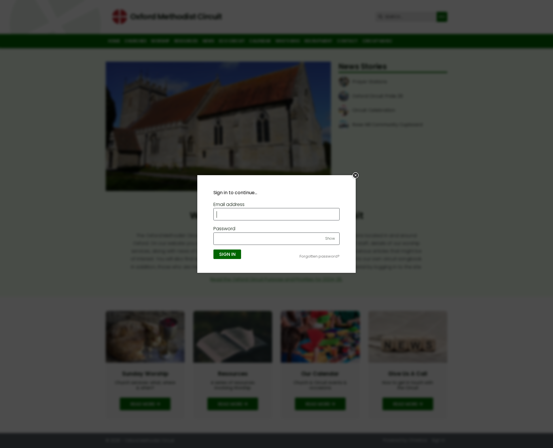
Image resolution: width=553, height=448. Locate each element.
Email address (229, 204)
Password (224, 228)
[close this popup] (356, 175)
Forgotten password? (320, 256)
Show (330, 238)
